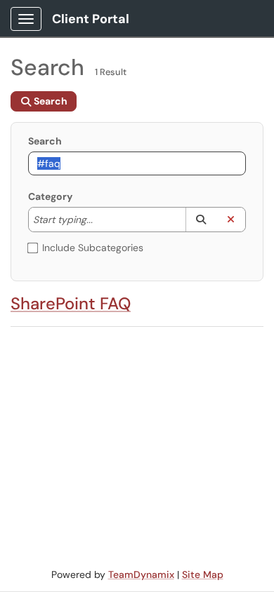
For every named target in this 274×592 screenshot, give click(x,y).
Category (50, 196)
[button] (200, 219)
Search (45, 141)
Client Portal (90, 19)
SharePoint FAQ (71, 303)
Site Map (202, 574)
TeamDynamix (141, 574)
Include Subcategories (92, 247)
